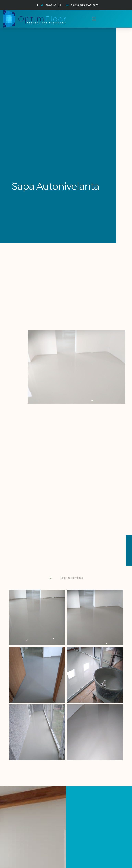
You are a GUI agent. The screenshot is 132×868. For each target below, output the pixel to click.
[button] (94, 19)
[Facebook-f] (37, 5)
